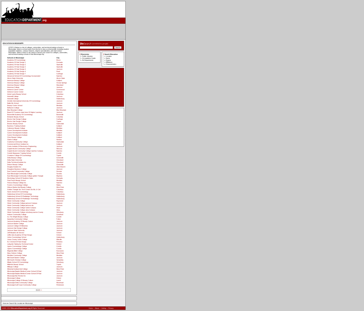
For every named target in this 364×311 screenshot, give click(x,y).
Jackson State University (16, 230)
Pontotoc (59, 242)
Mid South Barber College (16, 257)
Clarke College (12, 139)
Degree (108, 60)
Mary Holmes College (14, 253)
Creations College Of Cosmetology (19, 155)
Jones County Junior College (17, 239)
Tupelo (58, 121)
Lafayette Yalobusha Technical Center (20, 244)
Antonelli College (12, 96)
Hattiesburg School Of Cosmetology (19, 194)
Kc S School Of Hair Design (16, 242)
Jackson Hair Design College (17, 228)
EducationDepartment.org (20, 308)
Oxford (58, 232)
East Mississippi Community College (19, 173)
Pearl (58, 71)
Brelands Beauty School (15, 117)
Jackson (59, 69)
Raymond (59, 201)
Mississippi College (13, 278)
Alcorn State (60, 78)
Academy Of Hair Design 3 (16, 69)
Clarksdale (60, 123)
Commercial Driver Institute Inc (18, 144)
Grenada (59, 62)
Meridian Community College (17, 255)
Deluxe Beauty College (15, 164)
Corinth (58, 153)
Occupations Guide (89, 58)
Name (108, 58)
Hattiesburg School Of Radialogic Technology (22, 196)
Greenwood (60, 89)
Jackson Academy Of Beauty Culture (20, 221)
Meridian (59, 105)
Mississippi (29, 303)
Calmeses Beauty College (16, 128)
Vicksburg (59, 212)
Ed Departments (87, 60)
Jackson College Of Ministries (17, 226)
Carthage (59, 74)
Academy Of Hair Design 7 (16, 74)
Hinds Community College (16, 201)
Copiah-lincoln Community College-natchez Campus (25, 151)
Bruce (58, 60)
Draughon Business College (16, 169)
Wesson (59, 148)
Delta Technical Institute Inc (16, 162)
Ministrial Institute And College (17, 269)
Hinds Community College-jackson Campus (22, 203)
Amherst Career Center (15, 89)
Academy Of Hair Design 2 (16, 64)
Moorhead (59, 282)
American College (13, 87)
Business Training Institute (16, 126)
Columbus (59, 94)
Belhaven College (13, 108)
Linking (103, 308)
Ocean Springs (61, 83)
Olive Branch (60, 167)
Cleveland (59, 160)
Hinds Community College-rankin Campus (21, 208)
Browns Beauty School (15, 123)
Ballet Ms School (13, 103)
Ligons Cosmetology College (17, 246)
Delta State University (14, 160)
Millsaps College (12, 267)
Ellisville (59, 239)
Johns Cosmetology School (16, 237)
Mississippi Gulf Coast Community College (21, 285)
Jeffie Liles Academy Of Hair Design (19, 235)
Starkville (59, 64)
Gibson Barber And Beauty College (19, 187)
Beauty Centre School (14, 105)
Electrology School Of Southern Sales (20, 178)
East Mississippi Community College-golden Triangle (25, 176)
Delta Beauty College (14, 158)
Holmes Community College (16, 214)
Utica (58, 210)
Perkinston (60, 285)
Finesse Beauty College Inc (16, 183)
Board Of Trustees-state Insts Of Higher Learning (24, 112)
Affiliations (109, 62)
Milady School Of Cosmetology (17, 262)
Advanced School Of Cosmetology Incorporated (23, 76)
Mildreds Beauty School (15, 264)
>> (41, 290)
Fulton (58, 219)
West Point (60, 187)
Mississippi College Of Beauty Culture (20, 280)
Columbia (59, 117)
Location (109, 56)
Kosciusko (60, 251)
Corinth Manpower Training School (19, 153)
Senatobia (59, 260)
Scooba (59, 173)
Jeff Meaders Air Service (15, 232)
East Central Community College (18, 171)
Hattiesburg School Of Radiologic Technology (22, 198)
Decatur (59, 171)
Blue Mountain (61, 110)
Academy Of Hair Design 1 (16, 62)
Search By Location (16, 303)
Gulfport (59, 80)
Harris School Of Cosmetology (17, 192)
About (97, 308)
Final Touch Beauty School (16, 180)
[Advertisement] (63, 31)
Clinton (58, 278)
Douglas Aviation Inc (14, 167)
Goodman (59, 214)
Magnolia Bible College (15, 251)
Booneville (59, 114)
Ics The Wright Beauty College (17, 217)
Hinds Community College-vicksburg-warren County (25, 212)
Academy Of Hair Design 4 (16, 71)
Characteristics (111, 64)
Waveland (59, 85)
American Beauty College (16, 80)
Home (5, 303)
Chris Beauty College (14, 137)
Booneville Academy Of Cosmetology (20, 114)
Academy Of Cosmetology (16, 60)
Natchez (59, 76)
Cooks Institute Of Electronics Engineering (21, 146)
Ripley (58, 185)
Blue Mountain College (14, 110)
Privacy (111, 308)
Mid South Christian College (16, 260)
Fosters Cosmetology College (17, 185)
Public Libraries (87, 56)
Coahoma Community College (17, 142)
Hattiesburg (60, 99)
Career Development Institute (17, 130)
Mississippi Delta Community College (20, 282)
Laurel (58, 280)
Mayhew (59, 176)
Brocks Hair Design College (16, 119)
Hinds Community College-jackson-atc (20, 205)
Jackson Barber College (15, 223)
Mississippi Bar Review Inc (16, 276)
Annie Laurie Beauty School (16, 94)
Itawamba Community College (17, 219)
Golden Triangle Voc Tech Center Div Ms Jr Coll (23, 189)
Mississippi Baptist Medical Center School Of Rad (24, 271)
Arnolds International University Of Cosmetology (23, 101)
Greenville (59, 158)
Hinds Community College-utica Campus (21, 210)
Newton (59, 139)
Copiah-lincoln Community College (19, 148)
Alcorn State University (15, 78)
